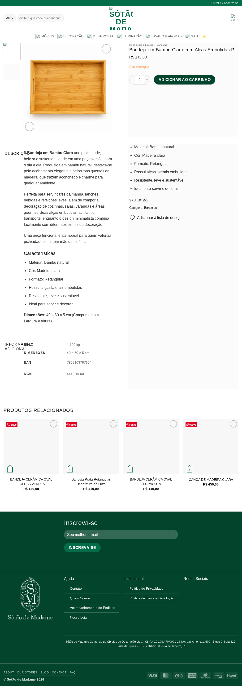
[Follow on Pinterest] (198, 590)
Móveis (47, 36)
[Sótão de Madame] (121, 18)
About (9, 672)
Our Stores (27, 672)
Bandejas (162, 45)
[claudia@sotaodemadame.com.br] (5, 3)
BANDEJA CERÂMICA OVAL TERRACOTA (151, 481)
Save (14, 424)
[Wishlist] (226, 18)
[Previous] (31, 88)
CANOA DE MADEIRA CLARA (211, 479)
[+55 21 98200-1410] (24, 3)
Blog (44, 672)
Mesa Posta (103, 36)
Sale (195, 36)
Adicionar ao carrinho (185, 80)
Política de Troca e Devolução (152, 598)
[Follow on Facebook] (186, 590)
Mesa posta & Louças (141, 45)
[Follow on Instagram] (192, 590)
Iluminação (133, 36)
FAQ (73, 672)
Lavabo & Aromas (166, 36)
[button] (224, 3)
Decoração (73, 36)
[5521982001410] (33, 3)
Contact (59, 672)
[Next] (104, 88)
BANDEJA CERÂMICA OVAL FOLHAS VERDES (31, 481)
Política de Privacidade (147, 588)
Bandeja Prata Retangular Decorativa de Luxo (91, 481)
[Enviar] (59, 18)
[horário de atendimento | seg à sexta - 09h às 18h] (15, 3)
